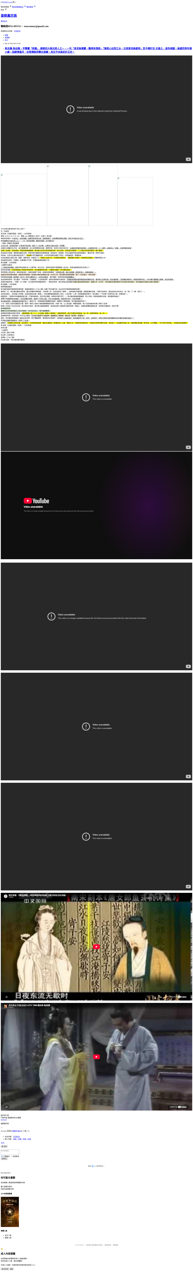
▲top (2, 1142)
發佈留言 (4, 1159)
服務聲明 (115, 1245)
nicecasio (4, 1120)
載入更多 (4, 1146)
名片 (6, 40)
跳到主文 (4, 21)
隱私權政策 (108, 1245)
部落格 (7, 37)
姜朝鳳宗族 (9, 15)
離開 (11, 1269)
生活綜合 (17, 31)
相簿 (6, 35)
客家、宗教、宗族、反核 (22, 1139)
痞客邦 (14, 1131)
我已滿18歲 (5, 1269)
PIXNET (81, 1245)
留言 (19, 1131)
